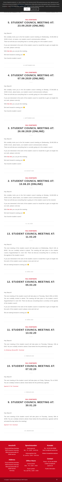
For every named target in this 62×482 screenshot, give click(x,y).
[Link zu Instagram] (57, 479)
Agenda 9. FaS (8, 424)
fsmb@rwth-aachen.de (51, 450)
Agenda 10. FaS (8, 386)
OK (27, 9)
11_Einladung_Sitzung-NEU (11, 350)
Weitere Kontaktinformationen (50, 453)
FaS (26, 19)
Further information (50, 468)
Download (21, 350)
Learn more (35, 9)
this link (9, 51)
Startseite (33, 19)
